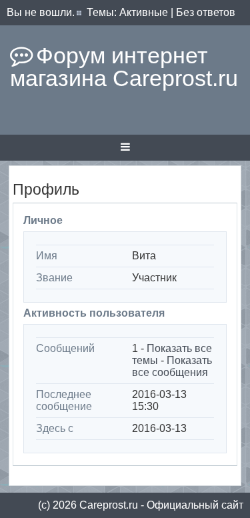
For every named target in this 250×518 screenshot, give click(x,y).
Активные (143, 12)
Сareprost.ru (108, 505)
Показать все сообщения (172, 366)
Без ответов (205, 12)
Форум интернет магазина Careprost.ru (124, 67)
